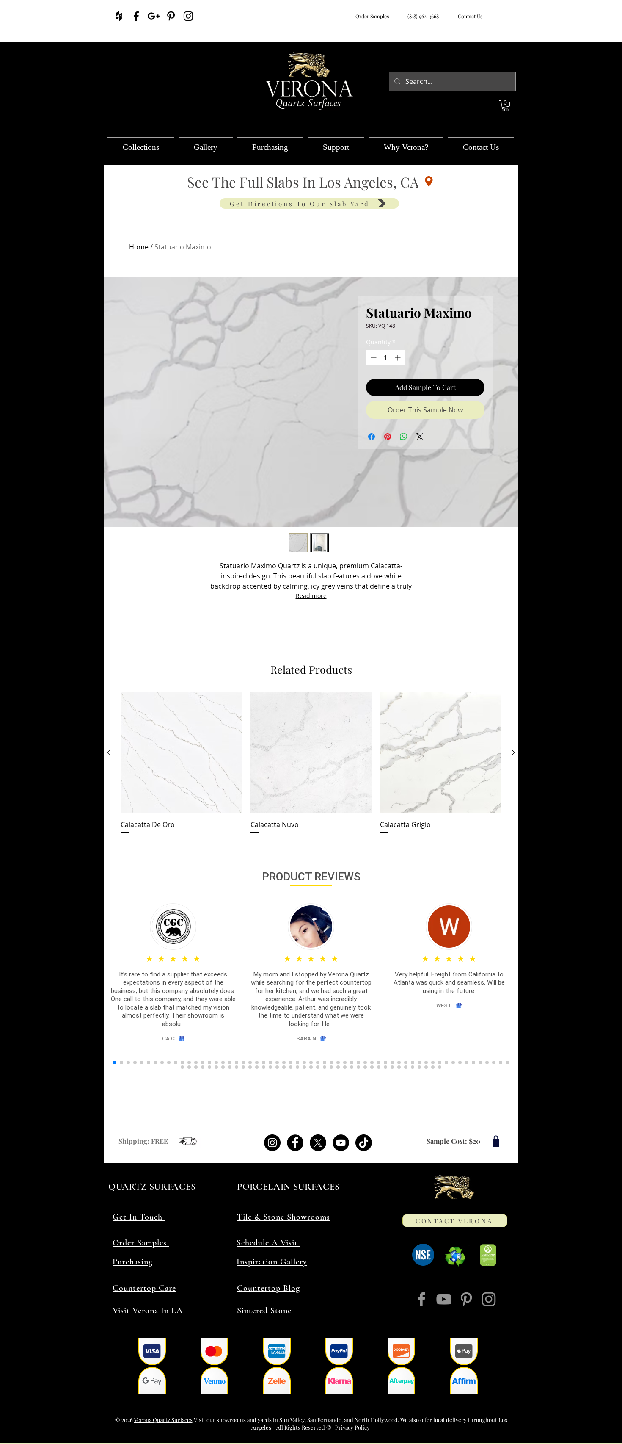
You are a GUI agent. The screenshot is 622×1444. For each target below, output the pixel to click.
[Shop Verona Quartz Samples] (496, 1141)
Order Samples (372, 16)
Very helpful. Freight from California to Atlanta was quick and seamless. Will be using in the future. (449, 983)
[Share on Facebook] (371, 437)
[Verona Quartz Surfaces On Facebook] (136, 16)
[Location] (428, 181)
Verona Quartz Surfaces (163, 1419)
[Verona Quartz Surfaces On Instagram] (188, 16)
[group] (311, 763)
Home (139, 247)
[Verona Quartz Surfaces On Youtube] (341, 1142)
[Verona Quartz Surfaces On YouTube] (444, 1299)
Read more (311, 596)
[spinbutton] (385, 357)
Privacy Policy (353, 1427)
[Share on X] (420, 437)
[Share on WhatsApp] (404, 437)
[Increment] (398, 357)
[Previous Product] (109, 752)
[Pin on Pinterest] (388, 437)
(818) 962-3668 (422, 16)
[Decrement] (372, 357)
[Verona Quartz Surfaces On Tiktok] (363, 1142)
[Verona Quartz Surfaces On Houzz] (119, 16)
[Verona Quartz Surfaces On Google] (153, 16)
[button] (505, 105)
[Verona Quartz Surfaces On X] (318, 1142)
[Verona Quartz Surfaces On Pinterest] (171, 16)
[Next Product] (513, 752)
